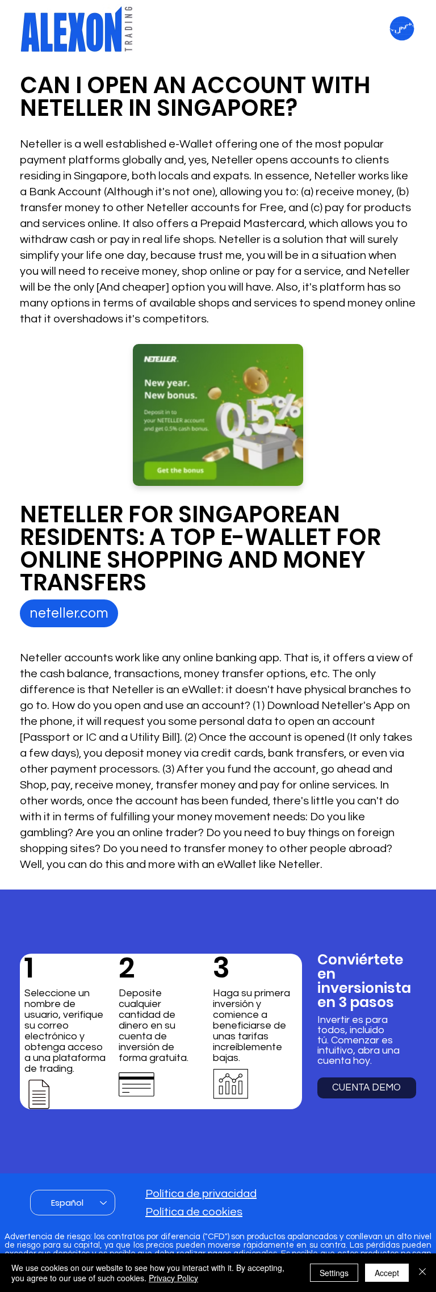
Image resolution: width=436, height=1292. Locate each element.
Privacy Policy (173, 1277)
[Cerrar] (422, 1272)
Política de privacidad (201, 1193)
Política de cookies (193, 1212)
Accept (387, 1272)
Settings (334, 1272)
